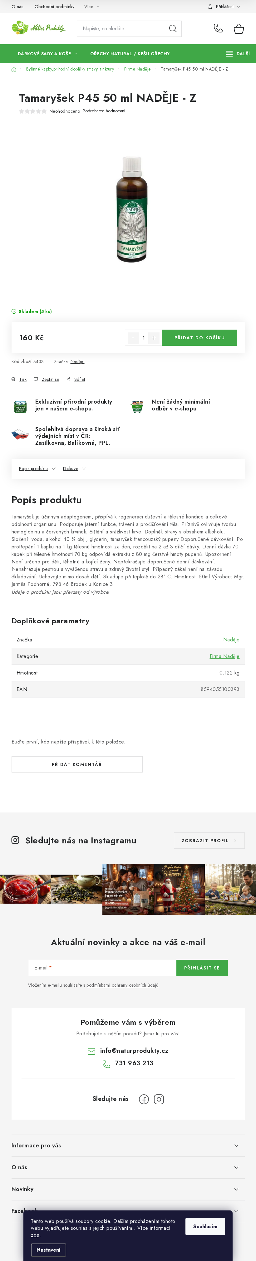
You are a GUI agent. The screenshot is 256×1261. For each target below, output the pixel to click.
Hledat (173, 29)
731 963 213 (219, 29)
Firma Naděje (225, 656)
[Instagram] (159, 1099)
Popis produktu (33, 468)
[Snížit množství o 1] (133, 338)
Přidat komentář (77, 764)
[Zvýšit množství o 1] (154, 338)
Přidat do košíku (200, 338)
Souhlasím (205, 1226)
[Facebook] (144, 1099)
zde (35, 1235)
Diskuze (70, 468)
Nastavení (49, 1250)
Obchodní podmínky (55, 6)
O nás (17, 6)
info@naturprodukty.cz (134, 1050)
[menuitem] (48, 53)
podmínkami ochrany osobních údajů (122, 985)
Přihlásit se (202, 968)
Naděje (78, 361)
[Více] (238, 53)
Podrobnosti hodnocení (104, 111)
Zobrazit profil (205, 840)
